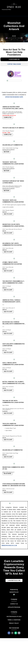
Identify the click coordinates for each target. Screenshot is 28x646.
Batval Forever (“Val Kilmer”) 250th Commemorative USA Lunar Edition (13, 383)
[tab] (14, 59)
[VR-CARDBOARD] (19, 632)
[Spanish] (26, 14)
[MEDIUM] (15, 632)
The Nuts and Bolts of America (13, 127)
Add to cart (8, 214)
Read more (7, 473)
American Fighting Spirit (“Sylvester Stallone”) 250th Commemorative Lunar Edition (13, 108)
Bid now (6, 151)
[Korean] (24, 14)
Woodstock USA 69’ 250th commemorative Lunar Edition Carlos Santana (13, 226)
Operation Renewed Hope (14, 97)
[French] (22, 14)
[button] (4, 14)
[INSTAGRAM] (12, 632)
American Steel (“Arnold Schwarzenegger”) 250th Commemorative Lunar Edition (13, 301)
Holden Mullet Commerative (12, 145)
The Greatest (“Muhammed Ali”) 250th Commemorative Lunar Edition (13, 283)
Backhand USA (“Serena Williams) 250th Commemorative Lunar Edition (13, 323)
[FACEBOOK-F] (8, 632)
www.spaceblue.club (9, 545)
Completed (8, 117)
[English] (20, 14)
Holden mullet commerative (12, 450)
